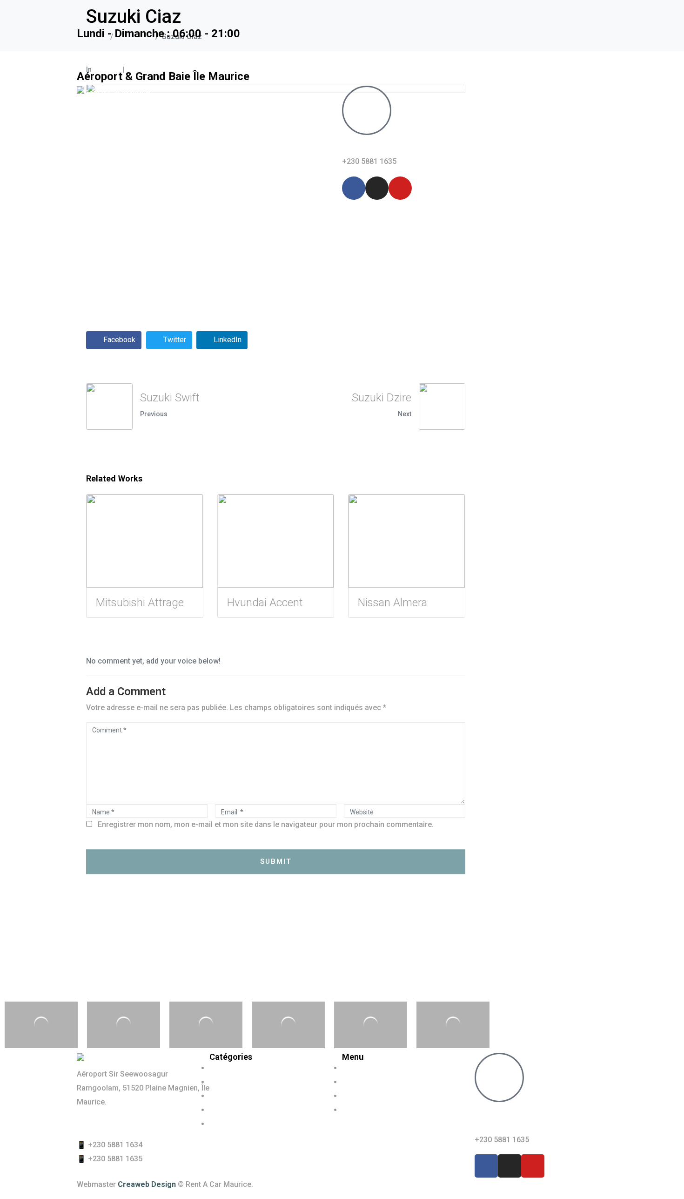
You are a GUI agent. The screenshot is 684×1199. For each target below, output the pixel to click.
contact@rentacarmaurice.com (130, 1123)
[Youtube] (400, 188)
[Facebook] (353, 188)
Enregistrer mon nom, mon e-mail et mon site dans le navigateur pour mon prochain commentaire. (266, 824)
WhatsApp (368, 145)
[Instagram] (377, 188)
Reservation (248, 185)
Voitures (144, 185)
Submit (276, 861)
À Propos (193, 185)
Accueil (98, 185)
